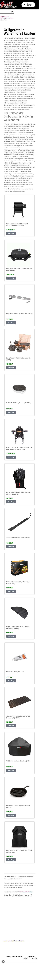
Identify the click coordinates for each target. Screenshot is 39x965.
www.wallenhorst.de (25, 892)
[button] (12, 11)
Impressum (31, 957)
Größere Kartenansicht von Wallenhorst (14, 941)
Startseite (3, 16)
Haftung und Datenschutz (14, 957)
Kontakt (34, 958)
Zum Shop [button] (11, 233)
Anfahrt (25, 958)
